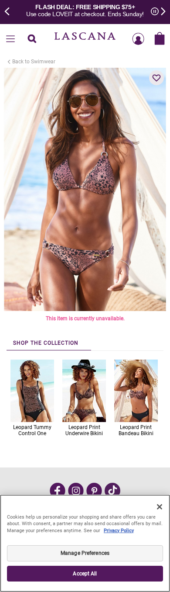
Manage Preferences (85, 553)
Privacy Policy (119, 530)
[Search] (31, 39)
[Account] (138, 39)
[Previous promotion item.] (9, 10)
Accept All (85, 574)
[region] (85, 543)
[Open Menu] (10, 39)
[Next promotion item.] (160, 10)
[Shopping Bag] (159, 39)
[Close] (159, 506)
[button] (156, 77)
